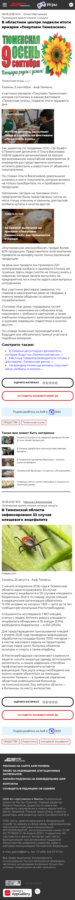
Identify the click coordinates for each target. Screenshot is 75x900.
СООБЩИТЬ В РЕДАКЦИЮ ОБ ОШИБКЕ (29, 788)
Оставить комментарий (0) (37, 396)
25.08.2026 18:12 (11, 502)
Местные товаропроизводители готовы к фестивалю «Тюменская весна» (37, 359)
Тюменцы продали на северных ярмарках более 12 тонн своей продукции (43, 439)
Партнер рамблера (33, 883)
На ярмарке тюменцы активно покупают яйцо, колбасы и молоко (36, 367)
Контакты (10, 783)
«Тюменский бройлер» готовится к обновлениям (43, 470)
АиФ (28, 80)
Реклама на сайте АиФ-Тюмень (26, 765)
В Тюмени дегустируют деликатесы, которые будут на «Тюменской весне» (33, 352)
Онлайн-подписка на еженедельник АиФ (34, 778)
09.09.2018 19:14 (11, 14)
